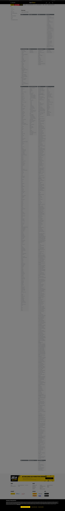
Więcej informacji (18, 504)
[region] (32, 505)
